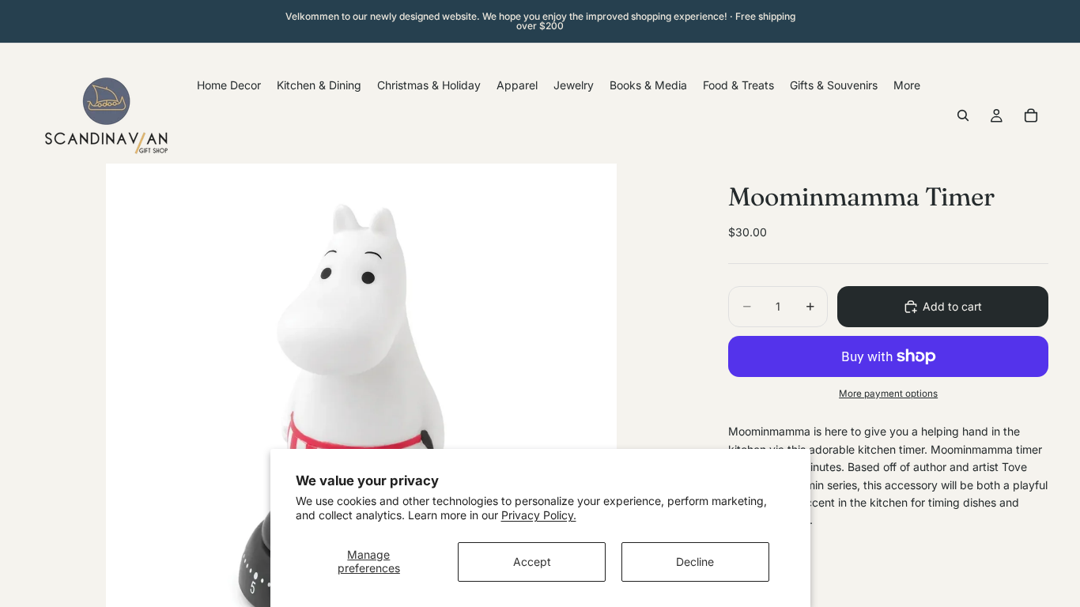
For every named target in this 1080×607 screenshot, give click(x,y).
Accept (532, 561)
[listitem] (907, 85)
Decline (695, 561)
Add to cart (952, 306)
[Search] (963, 115)
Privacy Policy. (538, 515)
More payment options (888, 393)
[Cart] (1031, 115)
